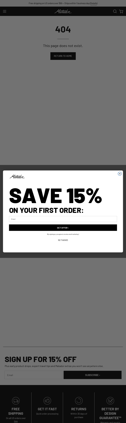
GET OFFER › (63, 227)
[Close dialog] (120, 174)
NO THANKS (63, 240)
